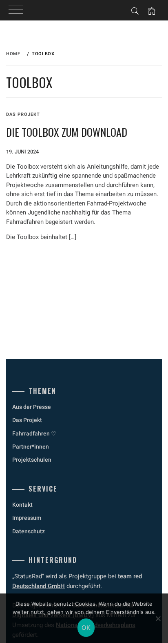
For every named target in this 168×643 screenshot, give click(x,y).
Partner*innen (30, 446)
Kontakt (22, 504)
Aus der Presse (31, 407)
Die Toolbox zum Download (66, 132)
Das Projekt (23, 114)
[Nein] (158, 618)
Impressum (26, 517)
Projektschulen (31, 459)
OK (86, 628)
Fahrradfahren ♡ (34, 433)
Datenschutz (28, 531)
